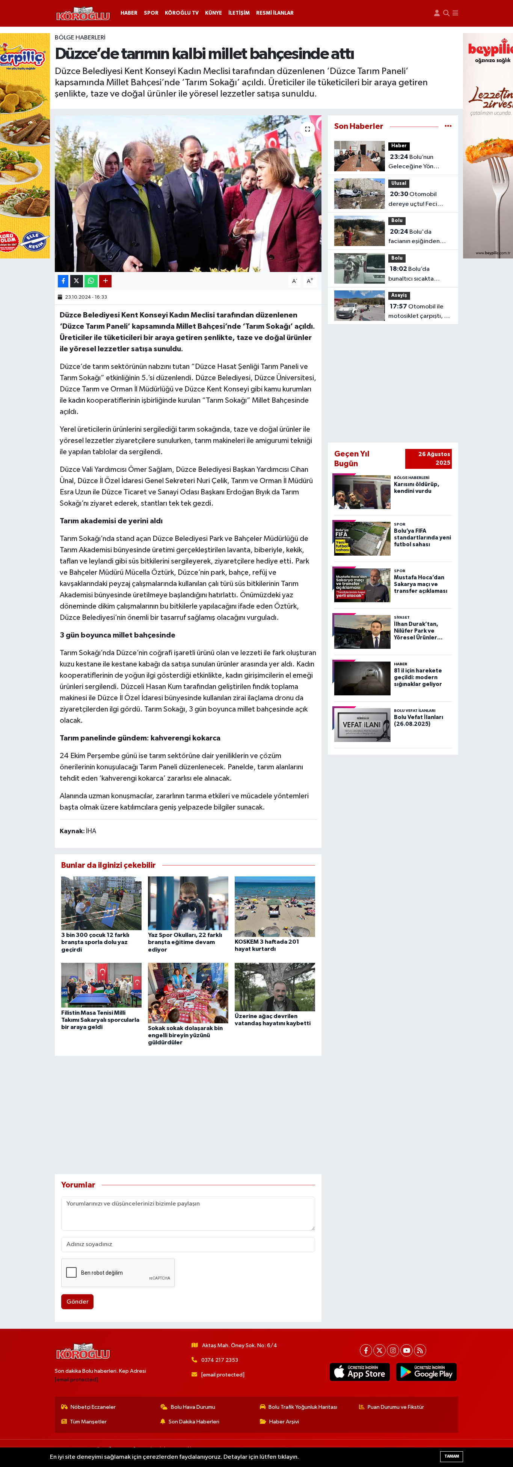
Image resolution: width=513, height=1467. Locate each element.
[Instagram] (393, 1350)
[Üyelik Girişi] (437, 13)
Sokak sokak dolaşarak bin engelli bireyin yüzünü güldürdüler (185, 1035)
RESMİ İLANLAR (275, 13)
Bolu (397, 220)
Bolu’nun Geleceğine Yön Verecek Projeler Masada (411, 163)
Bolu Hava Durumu (193, 1407)
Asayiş (399, 295)
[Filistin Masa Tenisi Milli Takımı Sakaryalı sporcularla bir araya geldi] (101, 985)
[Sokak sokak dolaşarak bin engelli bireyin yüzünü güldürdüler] (188, 993)
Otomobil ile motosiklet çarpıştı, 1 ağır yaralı (417, 312)
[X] (379, 1350)
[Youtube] (406, 1350)
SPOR (151, 13)
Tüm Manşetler (88, 1422)
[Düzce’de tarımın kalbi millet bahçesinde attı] (188, 193)
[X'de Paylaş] (76, 281)
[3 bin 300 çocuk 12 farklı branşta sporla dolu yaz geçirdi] (101, 903)
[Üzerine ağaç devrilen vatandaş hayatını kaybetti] (275, 987)
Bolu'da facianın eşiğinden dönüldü (414, 237)
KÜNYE (213, 13)
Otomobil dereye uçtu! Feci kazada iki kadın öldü (417, 200)
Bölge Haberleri (80, 38)
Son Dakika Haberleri (194, 1422)
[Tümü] (448, 126)
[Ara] (446, 13)
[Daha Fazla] (105, 281)
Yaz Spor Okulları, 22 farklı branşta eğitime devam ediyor (185, 942)
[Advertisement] (188, 1115)
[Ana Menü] (455, 13)
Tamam (451, 1456)
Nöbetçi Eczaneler (93, 1407)
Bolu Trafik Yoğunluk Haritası (303, 1407)
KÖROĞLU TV (182, 13)
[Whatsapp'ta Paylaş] (91, 281)
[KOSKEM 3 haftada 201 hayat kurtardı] (275, 906)
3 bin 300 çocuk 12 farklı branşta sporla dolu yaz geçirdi (95, 942)
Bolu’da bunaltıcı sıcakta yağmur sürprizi (411, 275)
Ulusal (398, 183)
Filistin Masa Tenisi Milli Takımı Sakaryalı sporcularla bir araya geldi (100, 1020)
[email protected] (76, 1379)
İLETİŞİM (239, 13)
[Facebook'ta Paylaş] (63, 281)
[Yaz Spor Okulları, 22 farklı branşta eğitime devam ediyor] (188, 903)
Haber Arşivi (284, 1422)
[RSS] (420, 1350)
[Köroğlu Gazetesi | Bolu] (83, 13)
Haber (399, 146)
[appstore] (359, 1372)
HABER (129, 13)
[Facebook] (366, 1350)
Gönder (77, 1302)
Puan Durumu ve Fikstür (396, 1407)
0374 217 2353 (219, 1360)
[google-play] (426, 1372)
